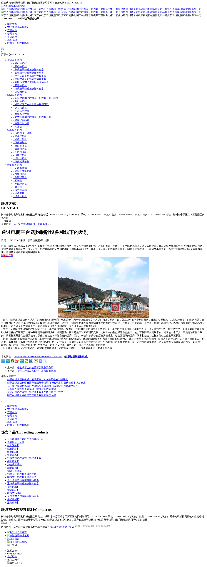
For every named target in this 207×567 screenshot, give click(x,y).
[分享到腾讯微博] (22, 361)
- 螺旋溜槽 (18, 193)
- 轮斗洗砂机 (20, 136)
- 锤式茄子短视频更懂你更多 (28, 88)
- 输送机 (17, 126)
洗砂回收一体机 (15, 442)
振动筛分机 (13, 461)
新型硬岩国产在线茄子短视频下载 (25, 439)
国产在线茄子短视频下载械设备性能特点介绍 (31, 395)
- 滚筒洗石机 (20, 145)
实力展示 (12, 36)
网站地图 (21, 6)
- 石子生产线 (20, 85)
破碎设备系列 (14, 60)
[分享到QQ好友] (12, 361)
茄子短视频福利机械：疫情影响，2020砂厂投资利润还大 (37, 379)
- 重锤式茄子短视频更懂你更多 (29, 79)
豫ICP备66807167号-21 (62, 526)
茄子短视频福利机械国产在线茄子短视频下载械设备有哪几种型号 (42, 386)
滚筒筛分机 (13, 502)
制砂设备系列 (14, 95)
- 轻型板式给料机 (22, 171)
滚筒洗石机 (13, 455)
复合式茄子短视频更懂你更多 (23, 480)
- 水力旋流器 (20, 190)
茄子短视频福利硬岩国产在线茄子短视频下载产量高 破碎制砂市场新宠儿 (46, 382)
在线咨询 (12, 556)
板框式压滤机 (14, 493)
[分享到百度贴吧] (31, 361)
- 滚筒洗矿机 (20, 155)
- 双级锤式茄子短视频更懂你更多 (31, 82)
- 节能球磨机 (20, 174)
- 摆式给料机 (20, 196)
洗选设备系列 (14, 130)
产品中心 (12, 30)
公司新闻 (12, 33)
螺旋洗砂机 (13, 448)
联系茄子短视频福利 (18, 43)
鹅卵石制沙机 (14, 471)
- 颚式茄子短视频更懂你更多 (28, 69)
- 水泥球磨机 (20, 183)
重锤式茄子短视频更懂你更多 (23, 483)
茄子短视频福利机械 (24, 224)
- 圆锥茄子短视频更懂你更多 (28, 72)
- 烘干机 (17, 187)
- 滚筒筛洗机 (20, 149)
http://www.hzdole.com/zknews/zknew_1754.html (38, 356)
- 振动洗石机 (20, 158)
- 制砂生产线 (20, 101)
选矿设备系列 (14, 164)
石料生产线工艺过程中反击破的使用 (36, 370)
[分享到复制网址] (45, 361)
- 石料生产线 (20, 66)
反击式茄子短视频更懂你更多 (23, 496)
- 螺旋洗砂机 (20, 139)
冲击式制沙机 (14, 464)
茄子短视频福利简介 (18, 27)
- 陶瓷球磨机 (20, 177)
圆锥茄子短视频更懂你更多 (21, 477)
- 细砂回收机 (20, 152)
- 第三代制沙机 (21, 123)
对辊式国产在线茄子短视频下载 (24, 458)
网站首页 (12, 24)
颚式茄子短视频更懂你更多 (21, 474)
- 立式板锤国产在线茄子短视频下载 (32, 117)
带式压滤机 (13, 499)
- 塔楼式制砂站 (21, 120)
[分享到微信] (26, 361)
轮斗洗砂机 (13, 445)
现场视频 (12, 40)
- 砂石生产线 (20, 63)
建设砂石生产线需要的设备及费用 (35, 367)
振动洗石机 (13, 486)
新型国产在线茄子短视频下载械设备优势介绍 (31, 389)
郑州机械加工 (8, 6)
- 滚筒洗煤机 (20, 142)
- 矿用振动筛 (20, 168)
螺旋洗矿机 (13, 490)
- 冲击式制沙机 (21, 111)
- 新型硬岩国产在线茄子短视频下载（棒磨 (35, 98)
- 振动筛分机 (20, 107)
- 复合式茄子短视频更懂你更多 (29, 76)
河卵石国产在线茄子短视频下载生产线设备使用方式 (35, 392)
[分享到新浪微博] (17, 361)
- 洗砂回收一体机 (22, 133)
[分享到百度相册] (36, 361)
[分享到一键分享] (41, 361)
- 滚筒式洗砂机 (21, 161)
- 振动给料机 (20, 91)
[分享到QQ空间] (8, 361)
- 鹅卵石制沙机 (21, 114)
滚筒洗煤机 (13, 452)
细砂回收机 (13, 467)
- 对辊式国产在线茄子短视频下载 (31, 104)
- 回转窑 (17, 180)
